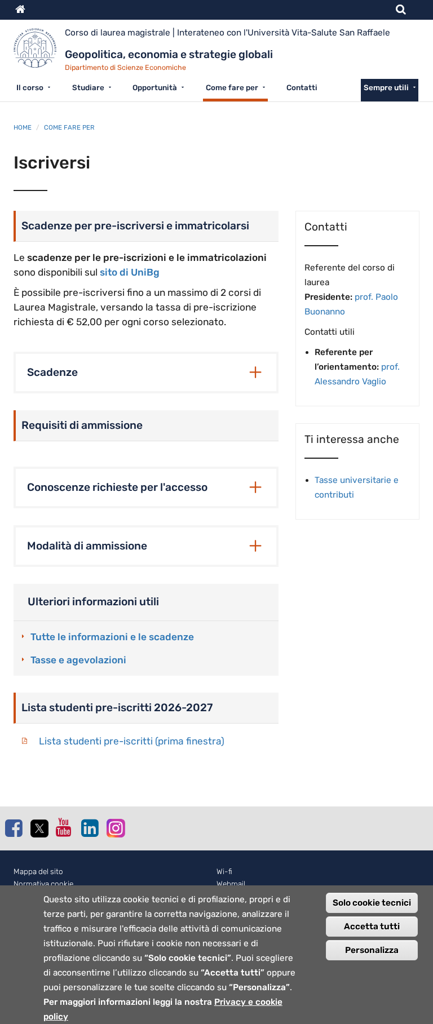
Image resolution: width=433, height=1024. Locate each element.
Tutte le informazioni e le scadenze (112, 636)
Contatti (301, 87)
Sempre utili (386, 87)
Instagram (115, 827)
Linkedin (90, 828)
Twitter (39, 828)
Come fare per (232, 87)
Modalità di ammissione (87, 545)
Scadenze (52, 372)
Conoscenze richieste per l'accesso (117, 487)
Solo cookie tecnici (372, 903)
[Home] (39, 52)
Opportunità (154, 87)
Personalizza (372, 950)
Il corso (29, 87)
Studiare (88, 87)
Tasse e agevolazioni (78, 660)
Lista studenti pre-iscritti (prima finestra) (131, 741)
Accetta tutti (372, 926)
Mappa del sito (38, 871)
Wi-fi (224, 871)
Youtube (64, 827)
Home (23, 127)
